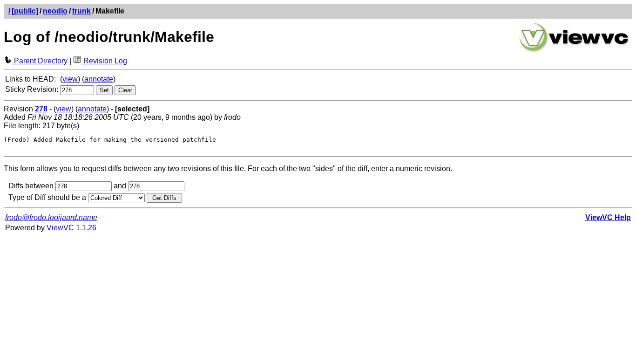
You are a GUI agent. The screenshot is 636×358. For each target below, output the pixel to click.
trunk (81, 11)
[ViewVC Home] (574, 51)
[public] (25, 11)
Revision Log (104, 61)
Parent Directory (40, 61)
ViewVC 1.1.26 (71, 228)
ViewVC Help (608, 217)
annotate (98, 79)
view (70, 79)
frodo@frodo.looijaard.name (51, 217)
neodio (55, 11)
